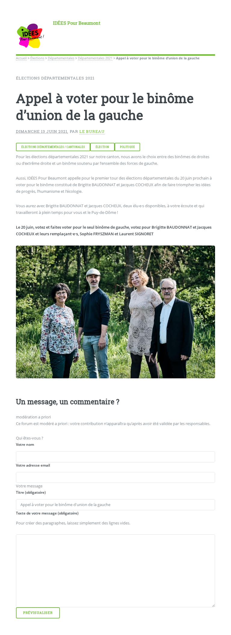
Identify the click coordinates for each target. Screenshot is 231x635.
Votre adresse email (33, 465)
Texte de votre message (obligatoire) (47, 513)
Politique (127, 147)
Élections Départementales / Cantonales (53, 147)
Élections (37, 58)
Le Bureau (92, 131)
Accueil (21, 58)
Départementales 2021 (95, 58)
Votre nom (25, 444)
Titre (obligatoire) (31, 492)
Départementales (61, 58)
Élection (102, 147)
